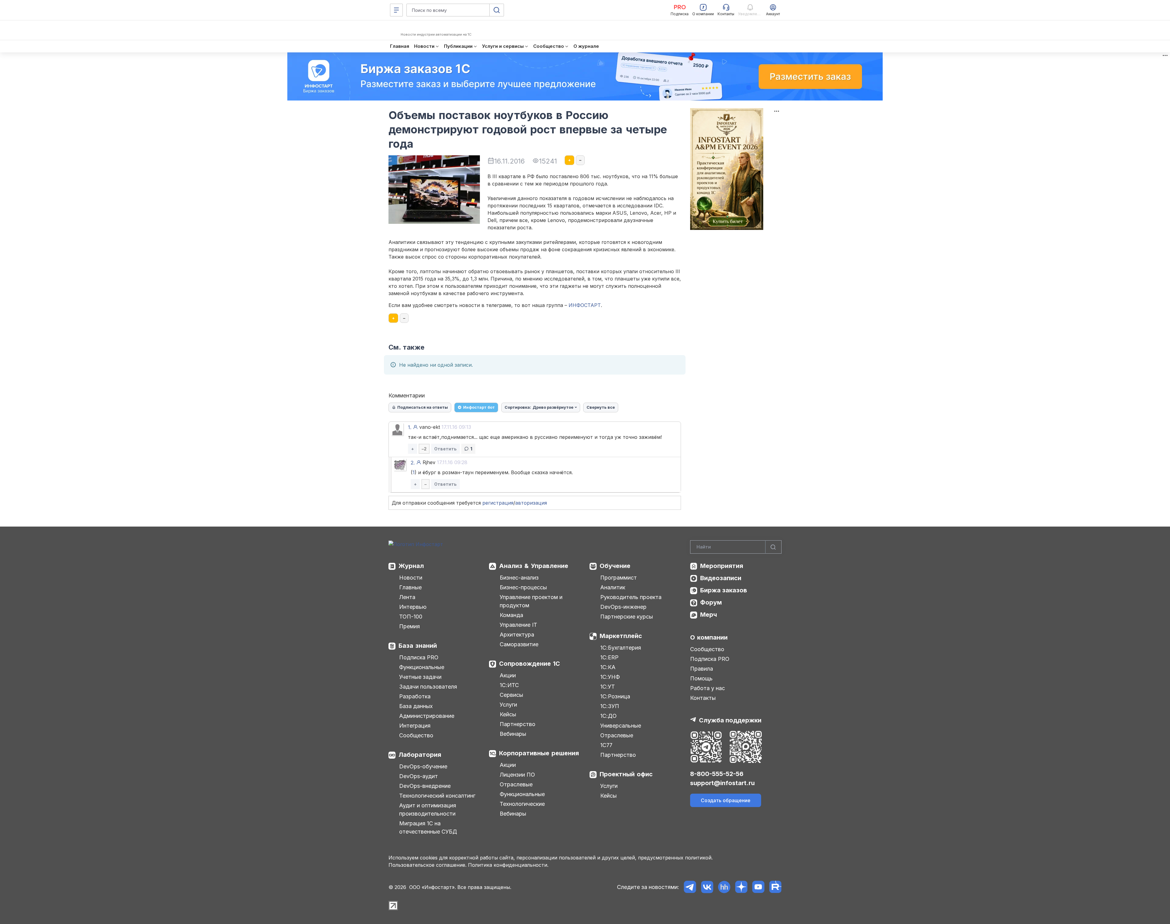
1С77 (606, 745)
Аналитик (612, 587)
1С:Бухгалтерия (620, 647)
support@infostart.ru (722, 783)
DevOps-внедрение (425, 786)
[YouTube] (758, 887)
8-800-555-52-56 (716, 774)
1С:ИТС (509, 685)
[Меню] (396, 10)
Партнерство (517, 724)
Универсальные (620, 725)
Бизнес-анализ (519, 577)
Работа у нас (707, 688)
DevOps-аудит (418, 776)
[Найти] (773, 547)
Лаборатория (420, 754)
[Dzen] (741, 887)
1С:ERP (609, 657)
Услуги (508, 704)
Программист (618, 577)
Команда (511, 615)
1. (409, 427)
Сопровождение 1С (529, 663)
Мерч (708, 614)
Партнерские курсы (626, 616)
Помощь (701, 678)
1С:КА (607, 667)
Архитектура (517, 634)
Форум (711, 602)
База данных (416, 706)
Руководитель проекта (630, 597)
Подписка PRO (418, 657)
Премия (409, 626)
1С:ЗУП (609, 706)
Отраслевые (516, 784)
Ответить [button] (445, 448)
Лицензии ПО (517, 774)
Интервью (413, 607)
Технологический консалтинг (437, 795)
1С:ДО (608, 716)
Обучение (615, 566)
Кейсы (508, 714)
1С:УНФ (610, 677)
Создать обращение (725, 800)
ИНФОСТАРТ (585, 305)
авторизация (531, 503)
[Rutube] (775, 887)
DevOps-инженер (623, 607)
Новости (410, 577)
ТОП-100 (410, 616)
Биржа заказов (723, 590)
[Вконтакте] (707, 887)
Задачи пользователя (428, 686)
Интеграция (415, 725)
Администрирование (426, 716)
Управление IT (518, 625)
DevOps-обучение (423, 766)
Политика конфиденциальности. (508, 865)
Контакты (703, 698)
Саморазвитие (519, 644)
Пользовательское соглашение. (427, 865)
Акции (508, 675)
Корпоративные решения (539, 753)
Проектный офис (626, 774)
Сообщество (416, 735)
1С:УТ (607, 686)
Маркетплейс (621, 636)
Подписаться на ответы (422, 407)
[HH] (724, 887)
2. (413, 463)
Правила (701, 668)
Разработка (415, 696)
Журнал (411, 566)
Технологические (522, 804)
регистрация (497, 503)
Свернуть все (601, 407)
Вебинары (513, 734)
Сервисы (511, 695)
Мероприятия (721, 566)
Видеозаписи (720, 578)
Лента (407, 597)
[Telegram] (690, 887)
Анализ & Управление (533, 566)
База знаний (418, 645)
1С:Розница (615, 696)
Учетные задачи (420, 677)
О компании (709, 637)
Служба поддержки (730, 720)
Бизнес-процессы (523, 587)
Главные (410, 587)
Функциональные (421, 667)
